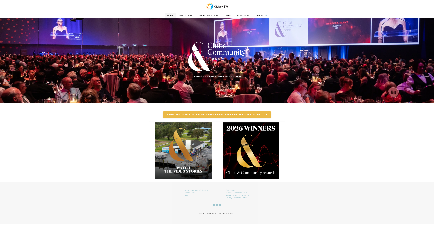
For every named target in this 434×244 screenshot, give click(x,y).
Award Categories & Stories (196, 190)
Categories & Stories (208, 15)
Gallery (228, 15)
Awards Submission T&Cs (236, 193)
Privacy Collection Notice (236, 198)
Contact (260, 15)
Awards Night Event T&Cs (236, 195)
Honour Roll (244, 15)
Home (170, 15)
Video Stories (185, 15)
